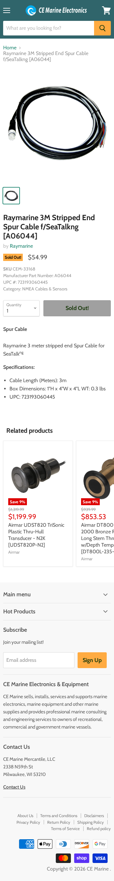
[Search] (102, 28)
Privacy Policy (28, 822)
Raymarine (21, 246)
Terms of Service (65, 828)
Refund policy (99, 828)
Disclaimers (94, 815)
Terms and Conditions (58, 815)
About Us (25, 815)
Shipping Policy (90, 822)
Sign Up (92, 660)
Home (9, 48)
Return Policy (58, 822)
